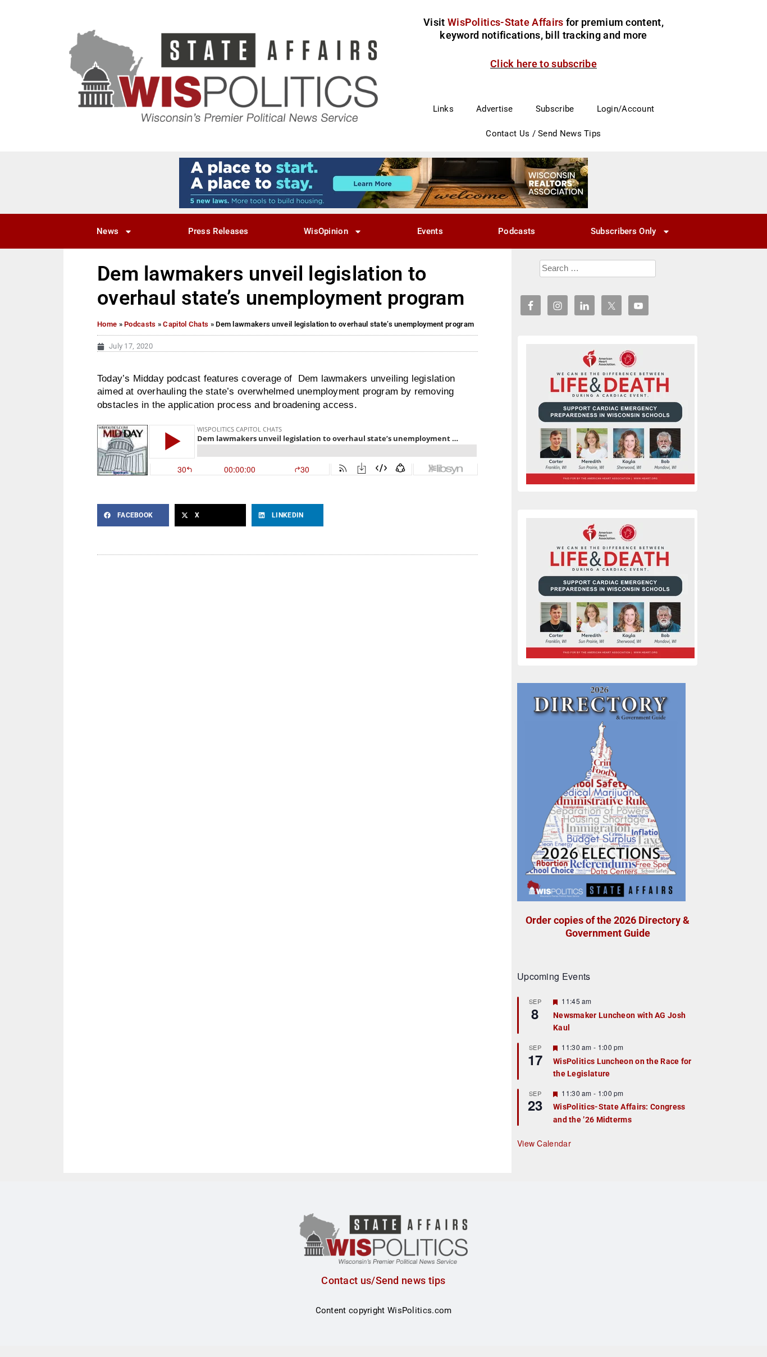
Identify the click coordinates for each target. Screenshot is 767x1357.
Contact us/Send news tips (383, 1280)
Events (430, 231)
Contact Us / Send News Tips (543, 134)
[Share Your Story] (610, 414)
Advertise (494, 109)
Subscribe (555, 109)
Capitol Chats (185, 324)
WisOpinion (326, 231)
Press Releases (218, 231)
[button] (133, 515)
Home (107, 324)
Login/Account (626, 109)
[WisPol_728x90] (383, 182)
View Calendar (544, 1143)
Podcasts (516, 231)
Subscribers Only (623, 231)
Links (443, 109)
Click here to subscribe (543, 64)
